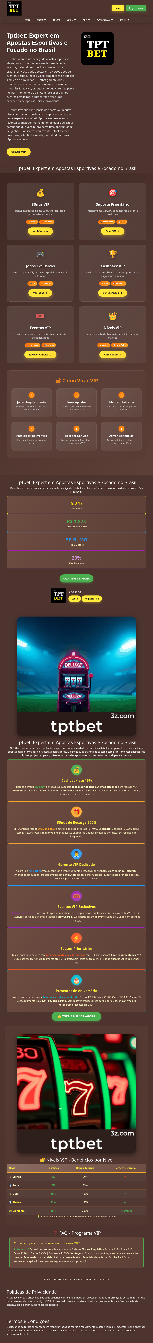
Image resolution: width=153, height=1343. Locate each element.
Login (118, 8)
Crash (123, 20)
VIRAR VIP (18, 152)
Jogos (39, 20)
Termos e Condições (85, 1279)
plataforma (103, 20)
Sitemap (104, 1279)
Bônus (56, 20)
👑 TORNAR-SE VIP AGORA (76, 1016)
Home (27, 20)
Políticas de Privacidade (57, 1279)
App (85, 20)
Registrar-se (136, 8)
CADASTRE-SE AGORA (76, 578)
